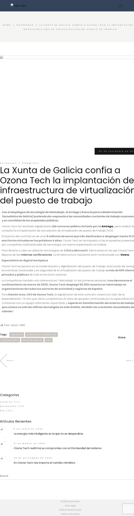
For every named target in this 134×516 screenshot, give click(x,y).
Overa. (125, 255)
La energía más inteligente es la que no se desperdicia (48, 434)
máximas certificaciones (36, 255)
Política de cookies (70, 514)
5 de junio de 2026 (28, 429)
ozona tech (74, 501)
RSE (2, 410)
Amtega (107, 226)
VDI (48, 340)
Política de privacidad (70, 509)
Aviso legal (70, 505)
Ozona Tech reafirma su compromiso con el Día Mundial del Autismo (57, 448)
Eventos (6, 402)
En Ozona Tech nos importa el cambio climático (44, 463)
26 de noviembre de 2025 (33, 458)
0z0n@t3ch (30, 163)
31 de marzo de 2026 (29, 443)
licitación (10, 340)
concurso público (42, 334)
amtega (17, 334)
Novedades (25, 25)
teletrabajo (32, 340)
